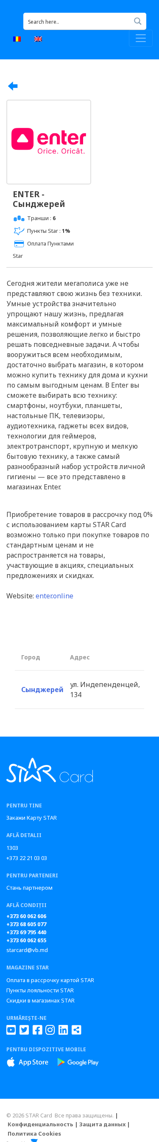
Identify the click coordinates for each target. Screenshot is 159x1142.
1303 (12, 848)
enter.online (54, 595)
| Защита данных (100, 1124)
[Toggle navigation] (141, 38)
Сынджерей (42, 689)
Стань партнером (29, 887)
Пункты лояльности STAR (40, 990)
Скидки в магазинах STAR (40, 1000)
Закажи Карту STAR (31, 817)
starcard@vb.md (27, 950)
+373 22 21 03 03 (26, 858)
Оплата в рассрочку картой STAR (50, 980)
